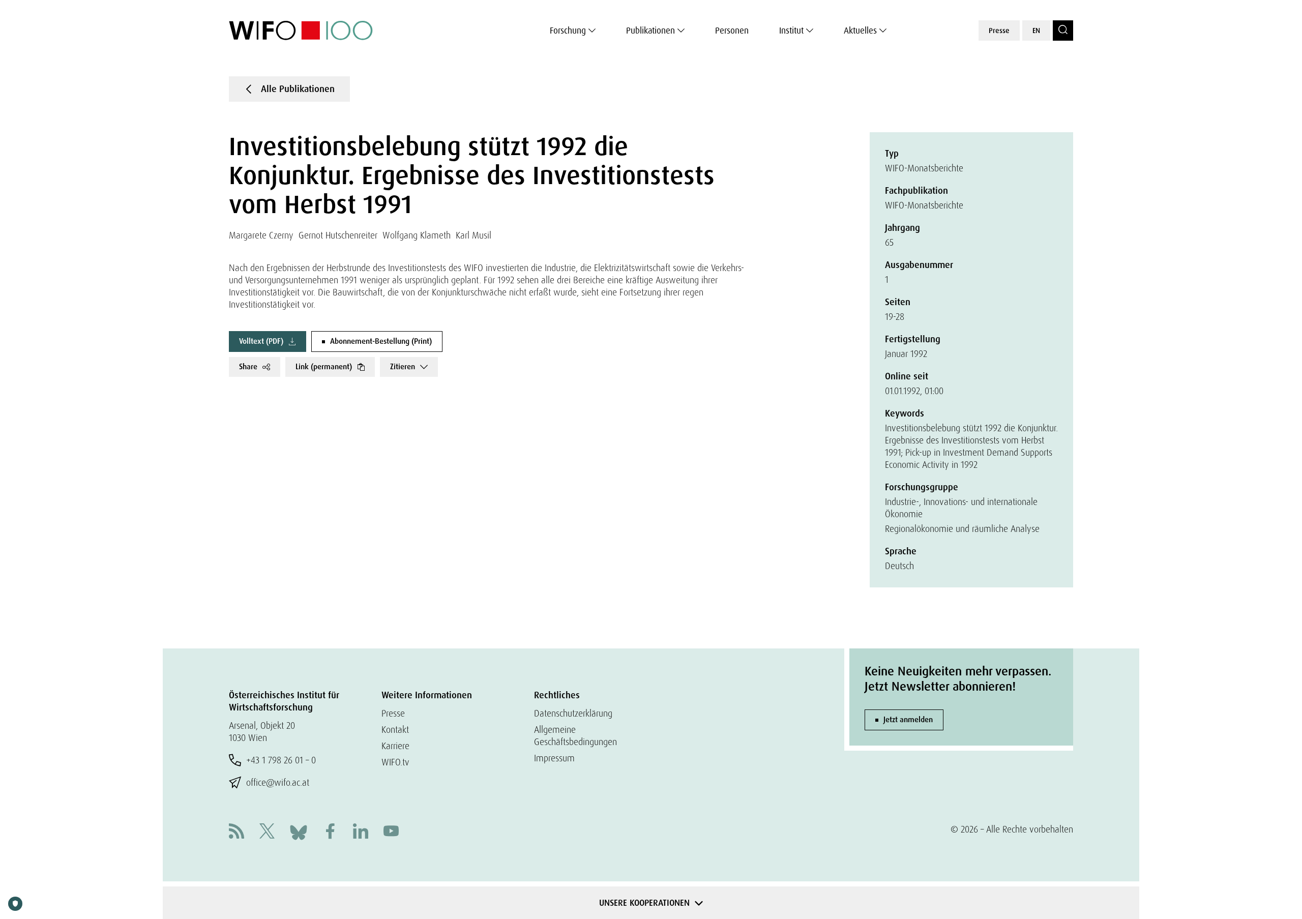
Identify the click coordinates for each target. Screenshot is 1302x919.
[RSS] (236, 832)
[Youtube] (391, 832)
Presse (999, 30)
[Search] (1063, 30)
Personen (732, 30)
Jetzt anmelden (908, 720)
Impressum (554, 758)
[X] (267, 832)
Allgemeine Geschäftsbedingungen (575, 736)
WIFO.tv (395, 762)
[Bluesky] (298, 831)
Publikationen (650, 30)
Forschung (568, 30)
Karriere (395, 746)
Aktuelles (860, 30)
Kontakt (395, 729)
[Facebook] (330, 832)
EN (1036, 30)
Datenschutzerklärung (573, 713)
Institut (791, 30)
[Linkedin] (360, 832)
